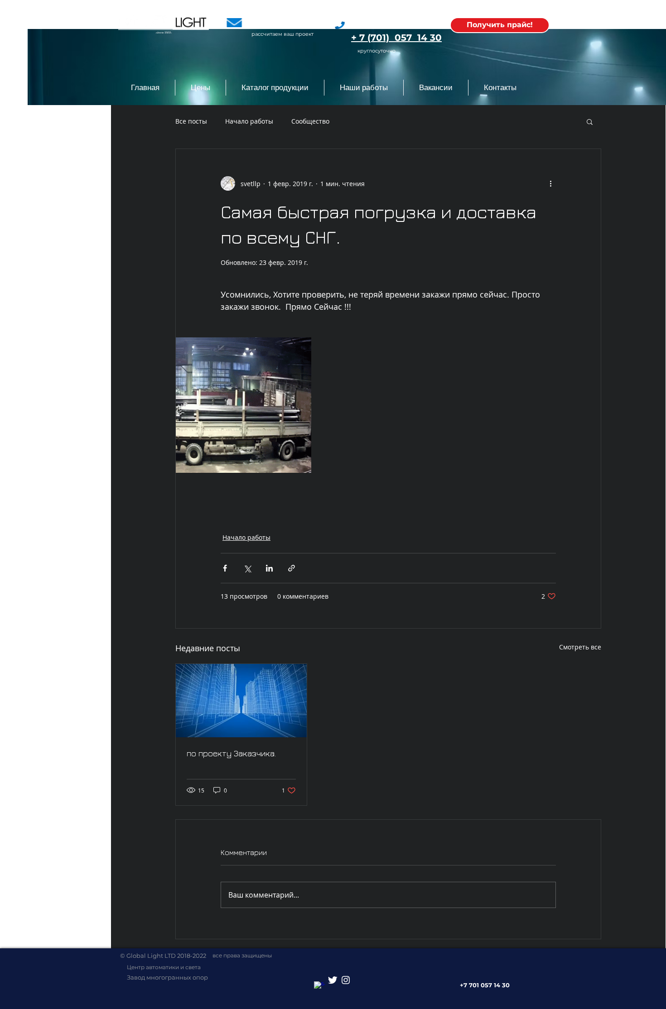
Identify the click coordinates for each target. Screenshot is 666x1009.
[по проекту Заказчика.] (241, 700)
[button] (275, 88)
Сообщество (310, 121)
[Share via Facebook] (225, 568)
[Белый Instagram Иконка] (345, 980)
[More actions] (550, 183)
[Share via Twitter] (247, 568)
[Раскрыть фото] (243, 405)
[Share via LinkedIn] (269, 568)
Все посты (191, 121)
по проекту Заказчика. (231, 753)
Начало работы (249, 121)
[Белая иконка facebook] (319, 986)
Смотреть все (580, 647)
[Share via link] (291, 568)
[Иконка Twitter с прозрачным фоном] (332, 980)
